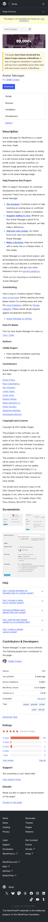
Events (28, 844)
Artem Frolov (9, 380)
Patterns (29, 831)
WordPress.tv (10, 853)
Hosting (6, 827)
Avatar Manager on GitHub (19, 318)
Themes (29, 823)
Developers (8, 849)
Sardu (11, 887)
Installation (10, 109)
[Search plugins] (29, 29)
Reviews (9, 103)
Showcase (30, 818)
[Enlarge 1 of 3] (19, 517)
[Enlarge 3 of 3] (42, 536)
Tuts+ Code (8, 335)
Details (8, 96)
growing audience (31, 271)
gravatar (34, 704)
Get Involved (31, 840)
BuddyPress (10, 875)
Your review (8, 760)
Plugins (28, 827)
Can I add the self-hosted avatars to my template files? (16, 620)
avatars (26, 704)
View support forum (12, 779)
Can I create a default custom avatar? (13, 630)
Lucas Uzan (8, 395)
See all (42, 760)
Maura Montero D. (11, 403)
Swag (29, 853)
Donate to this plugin (12, 802)
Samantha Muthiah (11, 410)
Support (9, 123)
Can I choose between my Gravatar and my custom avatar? (18, 591)
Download (8, 86)
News (5, 823)
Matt (6, 866)
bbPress (8, 871)
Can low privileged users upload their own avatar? (14, 611)
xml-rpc (41, 710)
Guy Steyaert (9, 387)
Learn (5, 840)
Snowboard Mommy (12, 414)
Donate (30, 849)
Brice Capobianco (11, 383)
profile (41, 704)
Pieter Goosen (9, 406)
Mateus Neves (9, 399)
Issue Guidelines (13, 305)
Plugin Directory (9, 11)
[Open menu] (44, 4)
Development (11, 116)
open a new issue (11, 297)
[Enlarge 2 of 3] (42, 517)
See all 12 (41, 699)
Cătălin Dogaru (13, 79)
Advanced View (10, 717)
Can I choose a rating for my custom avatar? (13, 601)
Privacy (6, 831)
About (5, 818)
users (34, 710)
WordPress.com (11, 862)
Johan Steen (9, 391)
